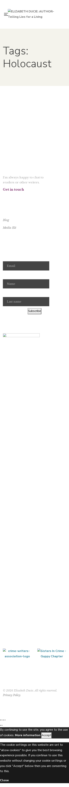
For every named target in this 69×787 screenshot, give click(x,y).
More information (27, 735)
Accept (46, 735)
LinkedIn (28, 196)
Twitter (10, 196)
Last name (10, 293)
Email (6, 257)
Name (7, 275)
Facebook (4, 196)
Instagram (16, 196)
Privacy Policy (11, 695)
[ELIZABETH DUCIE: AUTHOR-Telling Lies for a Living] (35, 14)
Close (4, 780)
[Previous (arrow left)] (0, 725)
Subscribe (34, 311)
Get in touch (13, 189)
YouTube (22, 196)
